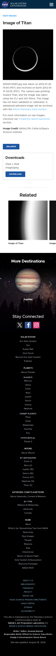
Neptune (28, 409)
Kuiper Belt (28, 349)
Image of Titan (15, 243)
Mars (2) (28, 465)
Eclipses (28, 361)
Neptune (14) (28, 481)
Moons (28, 449)
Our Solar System (28, 341)
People (28, 540)
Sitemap (28, 607)
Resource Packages (28, 564)
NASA (4, 4)
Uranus (28, 405)
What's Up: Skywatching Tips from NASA (28, 528)
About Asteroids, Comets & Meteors (28, 496)
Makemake (28, 425)
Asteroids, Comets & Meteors (28, 492)
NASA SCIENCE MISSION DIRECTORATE (28, 600)
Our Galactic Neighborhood (16, 11)
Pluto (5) (28, 485)
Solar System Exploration (16, 4)
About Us (28, 581)
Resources (28, 532)
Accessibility (28, 611)
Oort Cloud (28, 353)
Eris (28, 433)
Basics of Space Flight (28, 556)
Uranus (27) (28, 477)
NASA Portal (28, 604)
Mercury (28, 381)
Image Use (28, 596)
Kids (28, 548)
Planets (28, 368)
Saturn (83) (28, 473)
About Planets (28, 372)
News (28, 524)
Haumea (28, 429)
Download (15, 174)
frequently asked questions (34, 119)
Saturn (28, 401)
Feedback (28, 588)
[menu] (51, 4)
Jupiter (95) (28, 469)
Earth (28, 389)
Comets (28, 513)
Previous (6, 284)
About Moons (28, 453)
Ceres (28, 421)
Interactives (28, 552)
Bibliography (28, 584)
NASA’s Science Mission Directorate (27, 626)
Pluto (28, 417)
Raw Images (10, 16)
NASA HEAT (28, 568)
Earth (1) (28, 461)
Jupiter (28, 299)
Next (50, 284)
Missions (28, 544)
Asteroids (28, 509)
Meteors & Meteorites (28, 505)
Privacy (28, 592)
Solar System (28, 337)
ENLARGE (11, 147)
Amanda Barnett (35, 631)
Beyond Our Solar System (28, 357)
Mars (28, 393)
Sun (28, 345)
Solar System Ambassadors (28, 560)
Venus (28, 385)
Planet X (28, 442)
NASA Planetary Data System (30, 109)
